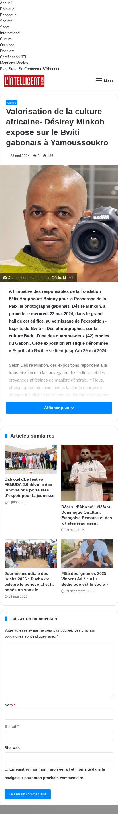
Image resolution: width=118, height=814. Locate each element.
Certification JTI (13, 57)
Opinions (7, 45)
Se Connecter (30, 69)
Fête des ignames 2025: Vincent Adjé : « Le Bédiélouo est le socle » (84, 579)
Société (6, 21)
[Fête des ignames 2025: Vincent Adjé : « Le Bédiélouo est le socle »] (87, 553)
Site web (12, 748)
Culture (6, 39)
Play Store (8, 69)
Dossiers (7, 51)
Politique (7, 9)
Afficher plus (57, 407)
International (10, 33)
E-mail (12, 726)
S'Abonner (50, 69)
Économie (8, 15)
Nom (10, 705)
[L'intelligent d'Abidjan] (24, 81)
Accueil (6, 3)
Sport (4, 27)
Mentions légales (14, 63)
